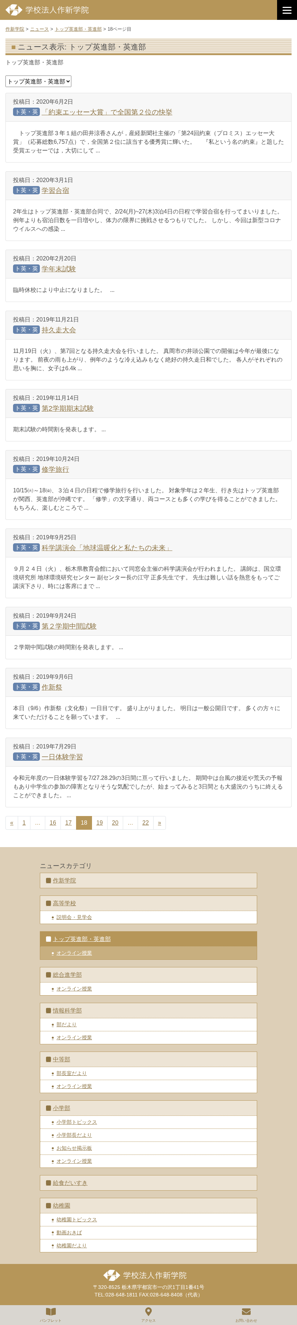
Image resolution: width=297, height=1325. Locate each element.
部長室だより (72, 1073)
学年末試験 (59, 269)
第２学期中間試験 (69, 626)
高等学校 (64, 903)
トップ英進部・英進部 (82, 939)
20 (115, 823)
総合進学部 (67, 975)
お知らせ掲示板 (74, 1148)
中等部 (61, 1059)
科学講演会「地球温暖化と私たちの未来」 (107, 548)
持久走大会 (59, 330)
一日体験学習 (62, 757)
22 (145, 823)
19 (99, 823)
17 (68, 823)
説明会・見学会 (74, 917)
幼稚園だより (72, 1245)
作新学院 (64, 880)
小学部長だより (74, 1135)
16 (53, 823)
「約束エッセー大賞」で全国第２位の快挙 (107, 112)
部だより (67, 1024)
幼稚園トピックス (77, 1219)
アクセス (148, 1320)
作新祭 (52, 687)
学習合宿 (55, 190)
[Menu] (287, 10)
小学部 (61, 1108)
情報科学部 (67, 1010)
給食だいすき (70, 1183)
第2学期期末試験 (68, 408)
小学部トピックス (77, 1122)
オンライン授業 (74, 953)
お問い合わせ (246, 1320)
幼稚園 (61, 1206)
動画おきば (69, 1232)
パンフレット (51, 1320)
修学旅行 (55, 469)
